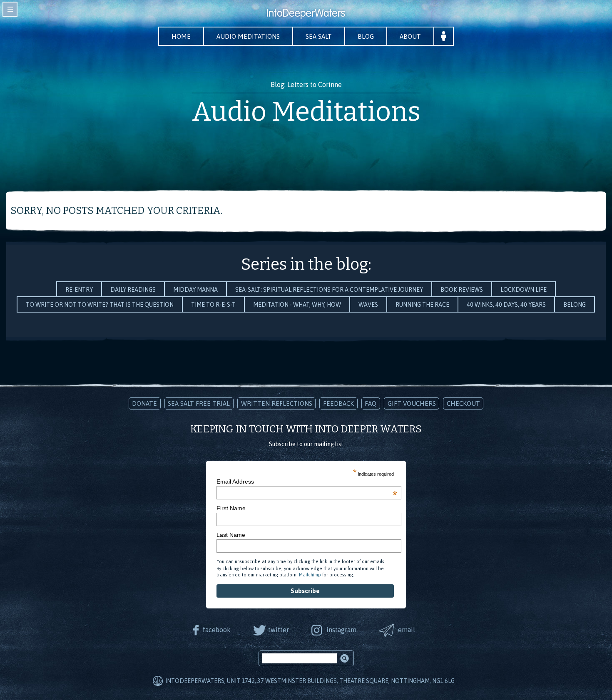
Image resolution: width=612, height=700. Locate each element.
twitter (278, 629)
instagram (341, 629)
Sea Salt (319, 36)
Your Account (443, 36)
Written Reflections (276, 403)
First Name (231, 508)
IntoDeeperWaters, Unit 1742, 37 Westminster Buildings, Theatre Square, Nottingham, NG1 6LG (310, 681)
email (406, 629)
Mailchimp (310, 574)
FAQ (370, 403)
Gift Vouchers (412, 403)
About (410, 36)
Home (181, 36)
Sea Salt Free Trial (199, 403)
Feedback (338, 403)
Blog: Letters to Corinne (306, 84)
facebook (217, 629)
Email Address (306, 481)
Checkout (463, 403)
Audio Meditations (248, 36)
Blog (366, 36)
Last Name (230, 534)
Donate (144, 403)
